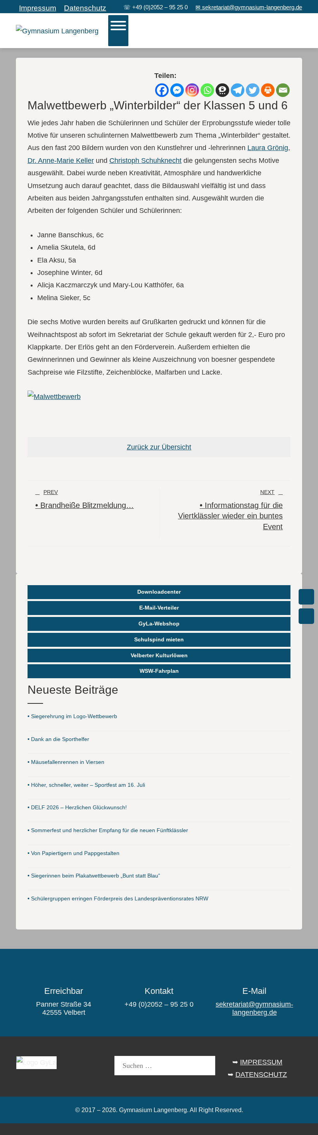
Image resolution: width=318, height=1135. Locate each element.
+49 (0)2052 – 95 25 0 (160, 7)
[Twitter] (252, 90)
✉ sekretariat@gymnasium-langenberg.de (248, 7)
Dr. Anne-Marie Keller (61, 160)
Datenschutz (85, 8)
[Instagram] (192, 90)
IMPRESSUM (261, 1062)
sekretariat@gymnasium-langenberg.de (254, 1008)
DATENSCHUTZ (261, 1074)
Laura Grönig (267, 148)
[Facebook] (162, 90)
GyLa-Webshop (159, 623)
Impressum (37, 8)
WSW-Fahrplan (159, 671)
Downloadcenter (159, 592)
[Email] (283, 90)
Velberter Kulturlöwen (159, 655)
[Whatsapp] (207, 90)
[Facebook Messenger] (177, 90)
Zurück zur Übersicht (159, 447)
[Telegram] (237, 90)
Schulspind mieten (159, 639)
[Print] (268, 90)
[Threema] (222, 90)
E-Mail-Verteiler (159, 608)
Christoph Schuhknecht (145, 160)
